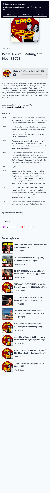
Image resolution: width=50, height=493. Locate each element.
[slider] (32, 74)
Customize (25, 14)
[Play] (15, 75)
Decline (40, 14)
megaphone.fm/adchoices (13, 107)
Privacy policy (15, 7)
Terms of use (30, 7)
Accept (10, 14)
